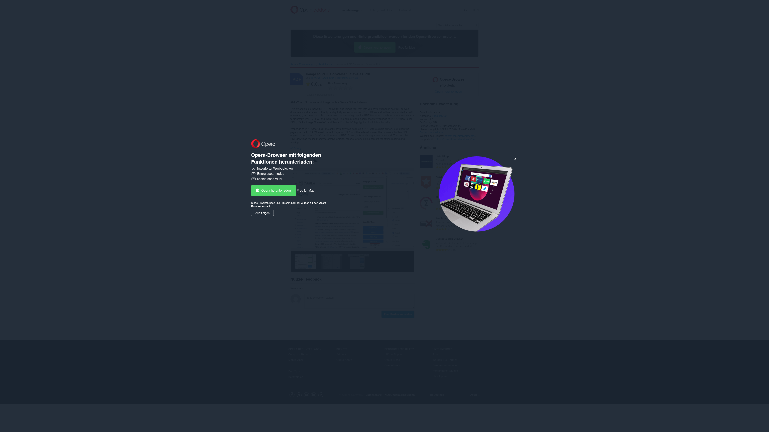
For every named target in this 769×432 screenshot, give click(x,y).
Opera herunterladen (276, 190)
